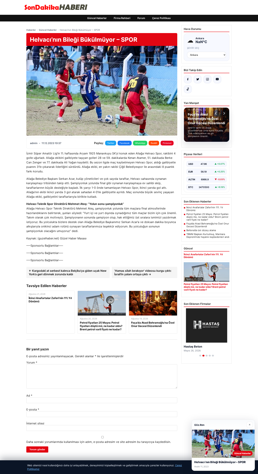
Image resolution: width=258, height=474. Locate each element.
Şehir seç (193, 48)
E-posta (32, 409)
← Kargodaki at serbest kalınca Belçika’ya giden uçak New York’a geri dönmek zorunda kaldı (67, 272)
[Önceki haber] (216, 113)
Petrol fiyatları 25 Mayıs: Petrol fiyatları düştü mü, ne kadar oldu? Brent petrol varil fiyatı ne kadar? (207, 217)
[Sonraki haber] (224, 113)
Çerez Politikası (161, 18)
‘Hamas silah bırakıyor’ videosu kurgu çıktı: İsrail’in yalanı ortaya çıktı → (142, 272)
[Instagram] (207, 79)
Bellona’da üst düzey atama (201, 230)
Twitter (110, 143)
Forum (141, 18)
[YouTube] (217, 79)
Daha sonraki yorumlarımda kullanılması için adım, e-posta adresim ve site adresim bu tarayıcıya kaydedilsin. (98, 442)
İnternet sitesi (35, 423)
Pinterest (167, 143)
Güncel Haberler (97, 18)
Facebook (125, 143)
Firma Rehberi (122, 18)
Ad (29, 395)
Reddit (154, 143)
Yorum (31, 362)
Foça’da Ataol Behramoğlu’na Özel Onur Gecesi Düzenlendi (207, 225)
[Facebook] (188, 79)
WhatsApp (140, 143)
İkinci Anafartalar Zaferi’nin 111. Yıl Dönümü (204, 209)
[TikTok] (188, 89)
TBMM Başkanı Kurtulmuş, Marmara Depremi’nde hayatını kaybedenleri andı (207, 235)
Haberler (31, 29)
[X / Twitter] (198, 79)
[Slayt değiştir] (200, 356)
